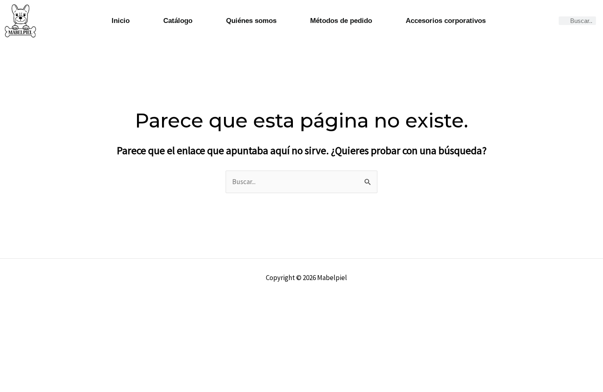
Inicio (121, 21)
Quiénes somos (251, 21)
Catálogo (177, 21)
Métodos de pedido (341, 21)
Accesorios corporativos (446, 21)
